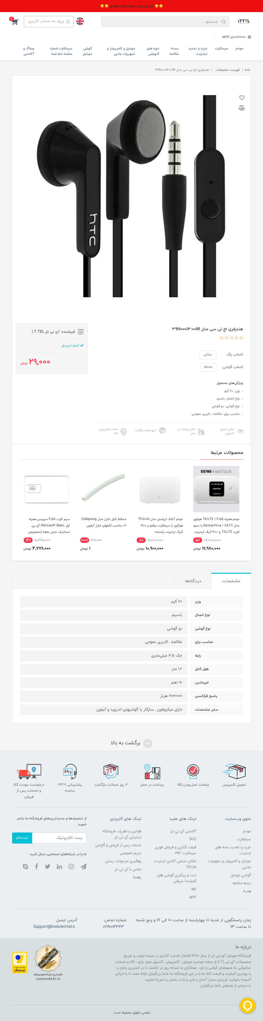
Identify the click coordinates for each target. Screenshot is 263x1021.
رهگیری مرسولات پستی (123, 861)
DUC (192, 839)
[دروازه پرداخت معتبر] (19, 962)
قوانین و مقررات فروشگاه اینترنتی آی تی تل (121, 834)
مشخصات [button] (231, 581)
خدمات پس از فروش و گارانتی (118, 845)
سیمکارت (221, 48)
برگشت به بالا (126, 743)
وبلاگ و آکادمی (28, 51)
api (193, 889)
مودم (239, 48)
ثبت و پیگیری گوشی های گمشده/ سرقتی (176, 878)
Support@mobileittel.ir (54, 927)
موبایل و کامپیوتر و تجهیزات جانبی (121, 51)
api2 (192, 897)
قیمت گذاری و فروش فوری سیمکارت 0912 (175, 850)
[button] (18, 21)
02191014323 (113, 927)
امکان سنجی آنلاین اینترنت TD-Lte (175, 864)
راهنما (137, 877)
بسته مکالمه (174, 51)
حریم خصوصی (130, 853)
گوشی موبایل (87, 51)
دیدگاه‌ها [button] (193, 581)
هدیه (247, 891)
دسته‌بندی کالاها (234, 36)
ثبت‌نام (22, 837)
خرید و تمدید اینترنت (198, 51)
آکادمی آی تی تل (183, 831)
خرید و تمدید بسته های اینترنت (233, 850)
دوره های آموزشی (153, 51)
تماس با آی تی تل (127, 869)
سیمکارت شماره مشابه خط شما (61, 51)
